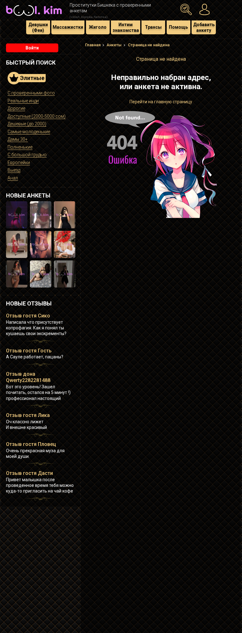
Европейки (19, 162)
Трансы (153, 27)
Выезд (14, 170)
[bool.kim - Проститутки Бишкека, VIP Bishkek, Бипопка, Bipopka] (34, 16)
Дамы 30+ (18, 139)
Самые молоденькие (29, 131)
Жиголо (98, 27)
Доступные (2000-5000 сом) (37, 116)
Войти (32, 47)
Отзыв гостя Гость (29, 351)
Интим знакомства (125, 27)
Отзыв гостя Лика (28, 415)
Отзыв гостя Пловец (31, 444)
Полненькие (20, 147)
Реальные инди (23, 100)
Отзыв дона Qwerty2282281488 (28, 377)
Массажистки (68, 27)
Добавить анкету (204, 27)
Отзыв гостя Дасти (29, 473)
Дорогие (16, 108)
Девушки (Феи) (38, 27)
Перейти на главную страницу (161, 101)
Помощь (178, 27)
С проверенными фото (31, 92)
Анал (13, 177)
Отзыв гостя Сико (28, 316)
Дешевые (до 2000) (27, 123)
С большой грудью (27, 154)
